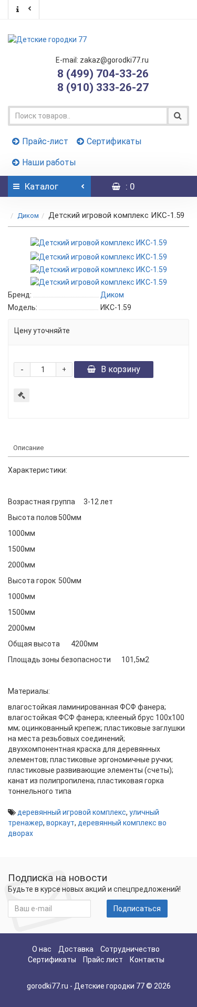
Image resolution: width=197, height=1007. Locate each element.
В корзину (120, 369)
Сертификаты (114, 141)
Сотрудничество (130, 949)
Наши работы (49, 162)
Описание (28, 448)
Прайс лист (103, 959)
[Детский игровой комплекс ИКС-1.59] (98, 242)
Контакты (147, 959)
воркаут (60, 823)
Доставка (76, 949)
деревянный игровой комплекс (71, 812)
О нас (41, 949)
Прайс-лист (45, 141)
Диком (28, 216)
